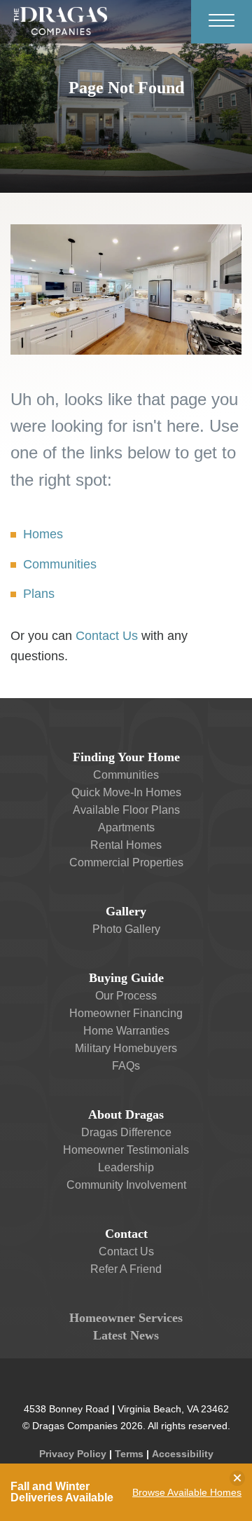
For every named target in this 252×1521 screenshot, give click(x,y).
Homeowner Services (126, 1318)
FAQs (126, 1066)
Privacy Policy (72, 1453)
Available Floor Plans (126, 810)
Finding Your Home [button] (126, 757)
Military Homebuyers (126, 1048)
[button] (126, 810)
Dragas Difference (126, 1132)
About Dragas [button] (126, 1114)
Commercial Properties (126, 862)
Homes (43, 534)
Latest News (126, 1335)
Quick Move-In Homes (126, 792)
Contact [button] (126, 1234)
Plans (39, 594)
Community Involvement (126, 1185)
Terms (129, 1453)
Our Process (126, 996)
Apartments (126, 827)
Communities (60, 564)
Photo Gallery (126, 929)
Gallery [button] (126, 911)
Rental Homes (126, 845)
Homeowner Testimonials (126, 1150)
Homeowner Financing (126, 1013)
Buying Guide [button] (126, 978)
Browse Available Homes (186, 1492)
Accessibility (183, 1453)
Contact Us (107, 636)
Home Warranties (126, 1031)
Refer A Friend (126, 1269)
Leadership (126, 1167)
